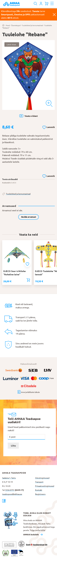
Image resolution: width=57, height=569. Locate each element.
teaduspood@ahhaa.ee (12, 494)
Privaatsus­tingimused (44, 486)
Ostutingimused (42, 478)
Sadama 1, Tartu (9, 478)
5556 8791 (10, 490)
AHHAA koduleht (31, 534)
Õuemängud (15, 25)
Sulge (54, 14)
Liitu (13, 445)
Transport (39, 482)
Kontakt (38, 490)
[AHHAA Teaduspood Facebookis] (17, 500)
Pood (8, 25)
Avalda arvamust (28, 217)
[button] (48, 126)
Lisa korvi (28, 280)
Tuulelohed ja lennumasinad (32, 25)
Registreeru (40, 494)
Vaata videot (31, 116)
